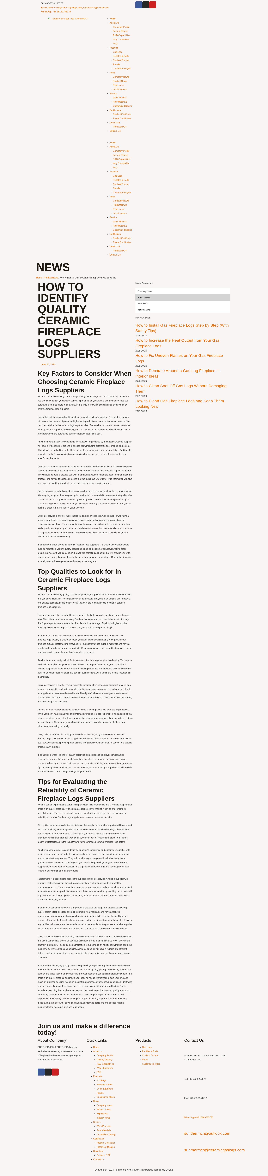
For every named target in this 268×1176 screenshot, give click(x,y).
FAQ (115, 43)
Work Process (120, 97)
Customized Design (122, 106)
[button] (166, 138)
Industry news (120, 89)
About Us (114, 23)
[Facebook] (138, 4)
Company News (121, 77)
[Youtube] (152, 4)
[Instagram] (145, 4)
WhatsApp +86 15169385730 (198, 1117)
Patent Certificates (122, 118)
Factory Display (120, 31)
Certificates (115, 110)
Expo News (118, 85)
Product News (120, 81)
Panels (116, 64)
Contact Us (115, 131)
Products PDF (120, 127)
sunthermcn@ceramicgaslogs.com (214, 1150)
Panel (145, 1059)
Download (115, 122)
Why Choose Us (121, 39)
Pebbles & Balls (121, 56)
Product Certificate (122, 114)
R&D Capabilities (121, 35)
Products (114, 48)
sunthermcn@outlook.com (207, 1133)
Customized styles (122, 68)
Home (113, 18)
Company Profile (121, 27)
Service (113, 93)
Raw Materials (120, 102)
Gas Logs (117, 52)
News (112, 73)
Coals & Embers (121, 60)
